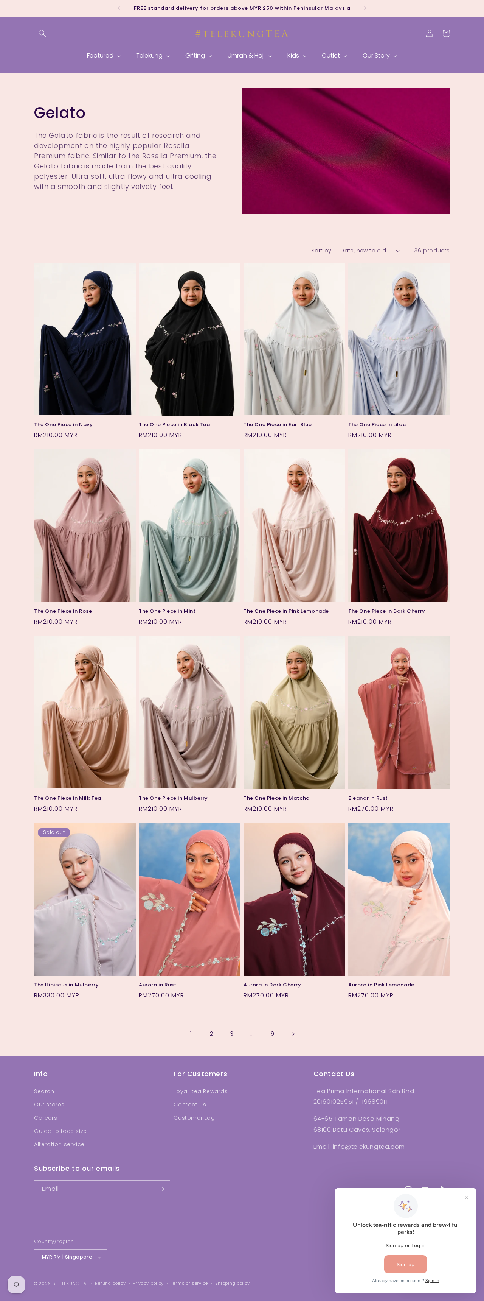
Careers (45, 1118)
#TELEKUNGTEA (70, 1284)
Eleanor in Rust (368, 798)
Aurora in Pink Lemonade (381, 985)
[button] (42, 33)
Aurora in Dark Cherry (272, 985)
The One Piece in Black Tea (174, 425)
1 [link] (191, 1033)
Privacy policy (148, 1283)
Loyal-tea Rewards (201, 1091)
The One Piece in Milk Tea (67, 798)
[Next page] (293, 1033)
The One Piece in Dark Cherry (386, 611)
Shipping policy (232, 1283)
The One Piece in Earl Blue (278, 425)
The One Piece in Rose (63, 611)
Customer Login (197, 1118)
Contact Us (190, 1104)
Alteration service (59, 1144)
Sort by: (322, 250)
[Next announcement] (365, 8)
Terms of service (189, 1283)
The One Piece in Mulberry (173, 798)
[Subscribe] (161, 1189)
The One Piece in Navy (63, 425)
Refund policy (110, 1283)
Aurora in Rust (157, 985)
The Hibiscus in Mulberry (66, 985)
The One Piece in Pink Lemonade (286, 612)
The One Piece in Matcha (277, 798)
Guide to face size (60, 1131)
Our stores (49, 1104)
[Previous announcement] (118, 8)
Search (44, 1091)
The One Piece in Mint (167, 611)
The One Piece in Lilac (377, 425)
